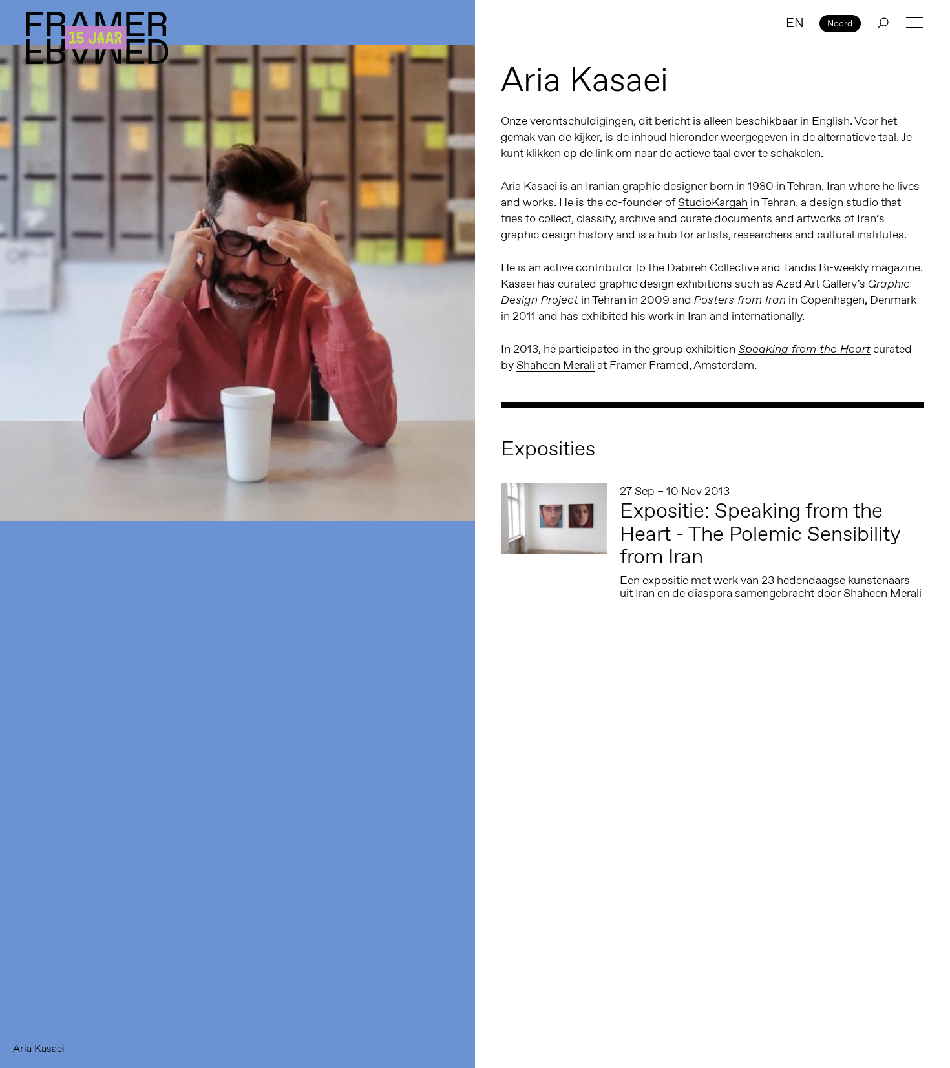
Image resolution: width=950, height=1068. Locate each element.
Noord (839, 23)
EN (795, 22)
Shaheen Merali (555, 365)
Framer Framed (97, 38)
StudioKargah (713, 202)
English (831, 121)
